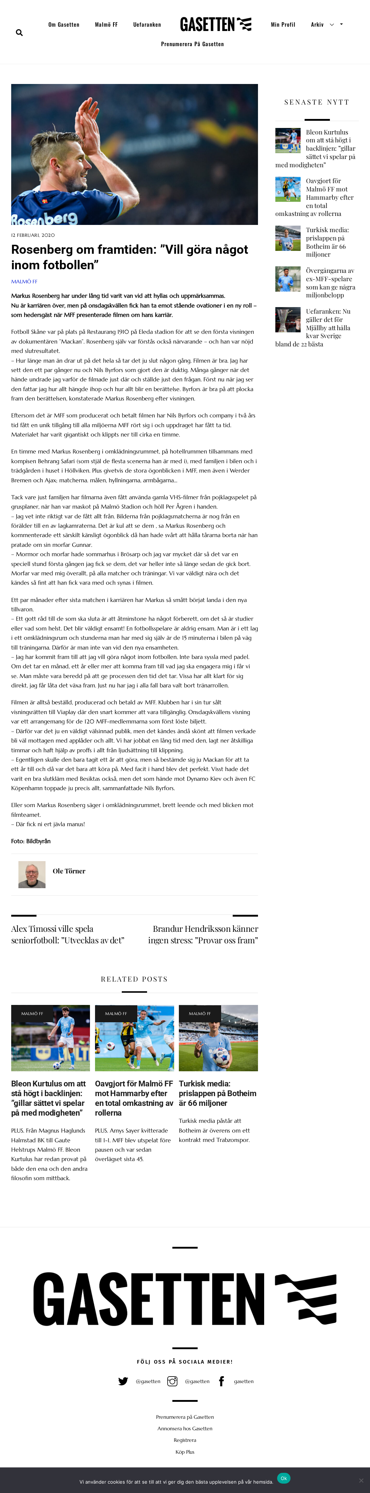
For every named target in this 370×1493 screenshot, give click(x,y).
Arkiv (317, 24)
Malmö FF (106, 24)
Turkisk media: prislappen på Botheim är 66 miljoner (217, 1093)
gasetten (243, 1381)
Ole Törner (69, 871)
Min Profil (283, 24)
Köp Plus (185, 1452)
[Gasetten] (216, 24)
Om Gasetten (63, 24)
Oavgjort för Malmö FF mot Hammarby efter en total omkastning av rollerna (134, 1098)
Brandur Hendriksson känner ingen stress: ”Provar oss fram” (203, 934)
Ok (284, 1478)
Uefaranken (147, 24)
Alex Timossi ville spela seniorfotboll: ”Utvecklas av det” (68, 934)
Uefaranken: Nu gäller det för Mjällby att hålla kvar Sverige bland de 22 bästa (312, 327)
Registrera (185, 1440)
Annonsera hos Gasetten (185, 1428)
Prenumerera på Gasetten (192, 44)
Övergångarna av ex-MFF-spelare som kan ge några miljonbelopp (331, 282)
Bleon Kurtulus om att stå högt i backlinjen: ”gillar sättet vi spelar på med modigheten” (48, 1098)
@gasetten (147, 1381)
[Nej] (361, 1480)
